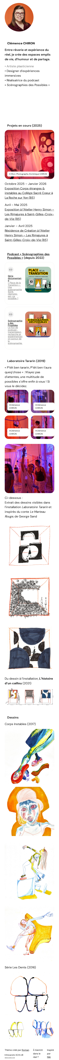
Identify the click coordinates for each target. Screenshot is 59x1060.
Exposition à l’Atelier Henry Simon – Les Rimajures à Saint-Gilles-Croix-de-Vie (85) (29, 214)
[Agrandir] (50, 133)
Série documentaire (15, 278)
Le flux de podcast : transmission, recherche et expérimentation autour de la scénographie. (15, 335)
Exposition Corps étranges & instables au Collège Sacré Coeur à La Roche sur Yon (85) (29, 193)
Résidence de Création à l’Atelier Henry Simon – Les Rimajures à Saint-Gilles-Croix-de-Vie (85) (27, 235)
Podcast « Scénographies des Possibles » (28, 256)
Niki (49, 1057)
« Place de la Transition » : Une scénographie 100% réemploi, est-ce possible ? (15, 290)
